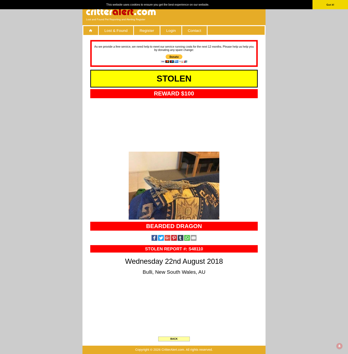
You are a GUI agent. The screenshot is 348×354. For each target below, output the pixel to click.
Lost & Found (116, 30)
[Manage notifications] (339, 346)
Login (171, 30)
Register (147, 30)
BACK (174, 338)
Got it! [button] (330, 4)
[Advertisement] (220, 11)
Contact (194, 30)
